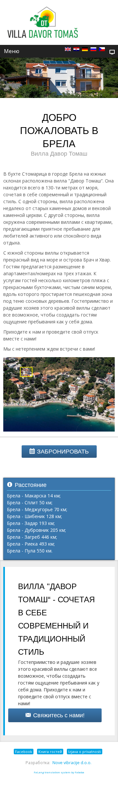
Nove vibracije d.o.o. (71, 762)
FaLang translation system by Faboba (59, 772)
